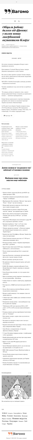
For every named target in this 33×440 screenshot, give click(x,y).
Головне (10, 416)
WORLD (4, 413)
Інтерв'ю (10, 413)
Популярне (13, 421)
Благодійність (18, 413)
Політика (5, 421)
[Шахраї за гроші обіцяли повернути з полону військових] (23, 132)
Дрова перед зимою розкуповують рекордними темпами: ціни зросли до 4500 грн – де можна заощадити (15, 215)
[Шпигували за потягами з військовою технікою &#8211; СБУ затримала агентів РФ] (9, 149)
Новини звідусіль (10, 44)
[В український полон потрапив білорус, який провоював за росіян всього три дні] (9, 133)
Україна (9, 423)
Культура (24, 416)
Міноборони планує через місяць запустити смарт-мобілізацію (16, 179)
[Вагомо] (16, 11)
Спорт (4, 424)
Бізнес (25, 413)
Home (3, 44)
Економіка (17, 416)
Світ (25, 421)
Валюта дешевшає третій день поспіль (13, 259)
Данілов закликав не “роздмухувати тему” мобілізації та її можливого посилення (16, 168)
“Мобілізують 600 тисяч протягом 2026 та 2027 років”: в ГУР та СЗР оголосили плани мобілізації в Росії (16, 307)
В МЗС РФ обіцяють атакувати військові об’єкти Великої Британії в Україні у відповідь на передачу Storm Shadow (16, 268)
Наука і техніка (6, 419)
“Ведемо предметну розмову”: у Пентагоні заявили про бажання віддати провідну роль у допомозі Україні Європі (16, 229)
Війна (4, 416)
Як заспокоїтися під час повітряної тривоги (13, 401)
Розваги (21, 421)
